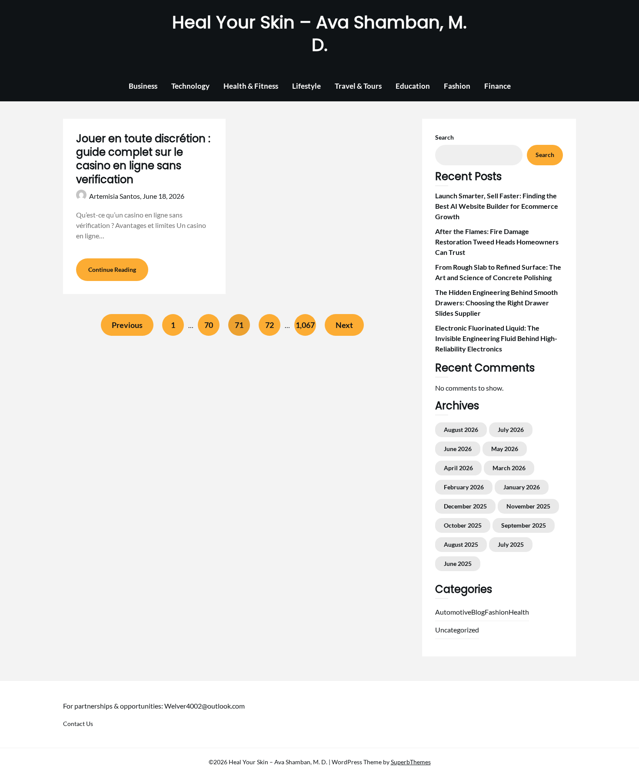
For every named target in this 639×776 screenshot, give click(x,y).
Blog (478, 612)
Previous (127, 325)
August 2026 (461, 429)
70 (208, 325)
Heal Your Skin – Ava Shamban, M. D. (319, 33)
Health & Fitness (250, 85)
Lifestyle (306, 85)
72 (269, 325)
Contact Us (78, 723)
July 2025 (511, 544)
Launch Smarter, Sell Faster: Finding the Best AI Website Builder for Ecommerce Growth (496, 206)
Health (519, 612)
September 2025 (523, 525)
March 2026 (509, 468)
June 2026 (458, 448)
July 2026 (511, 429)
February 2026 (464, 487)
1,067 (305, 325)
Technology (190, 85)
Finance (497, 85)
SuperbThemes (411, 762)
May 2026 (504, 448)
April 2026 (458, 468)
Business (143, 85)
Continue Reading (112, 269)
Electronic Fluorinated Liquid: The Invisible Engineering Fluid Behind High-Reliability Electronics (496, 338)
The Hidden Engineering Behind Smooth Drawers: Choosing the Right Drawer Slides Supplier (496, 302)
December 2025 (465, 506)
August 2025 (461, 544)
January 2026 (521, 487)
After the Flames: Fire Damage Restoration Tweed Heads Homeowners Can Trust (497, 241)
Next (344, 325)
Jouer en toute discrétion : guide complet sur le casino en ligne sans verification (143, 159)
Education (413, 85)
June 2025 (458, 563)
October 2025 (463, 525)
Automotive (453, 612)
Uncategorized (457, 629)
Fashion (457, 85)
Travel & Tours (358, 85)
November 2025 (528, 506)
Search (444, 137)
